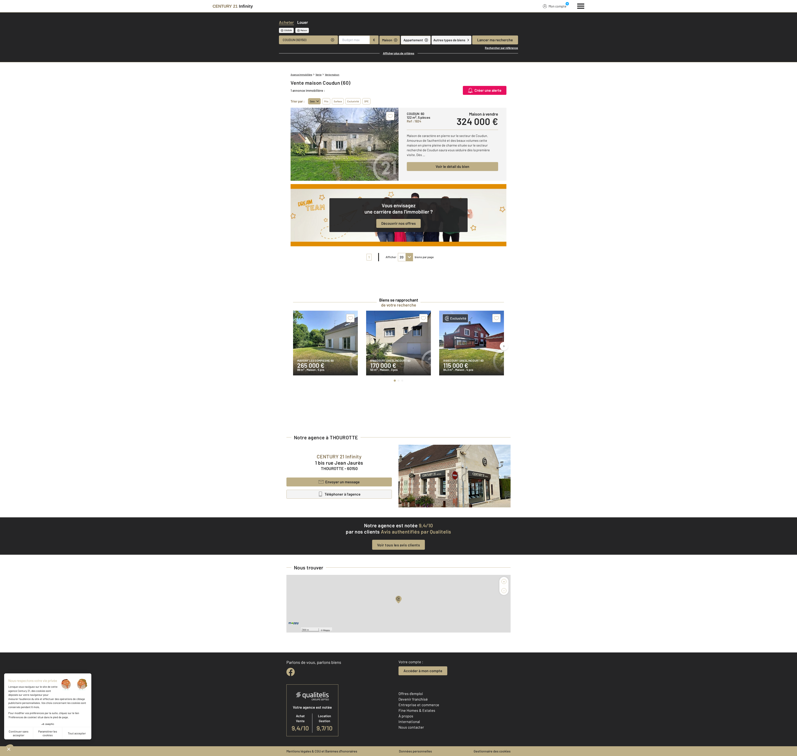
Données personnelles (415, 751)
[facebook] (290, 672)
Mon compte (557, 6)
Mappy (326, 630)
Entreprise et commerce (418, 704)
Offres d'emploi (410, 693)
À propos (405, 716)
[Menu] (580, 5)
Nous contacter (411, 727)
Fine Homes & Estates (416, 710)
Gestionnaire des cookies (492, 751)
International (409, 721)
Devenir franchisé (413, 699)
